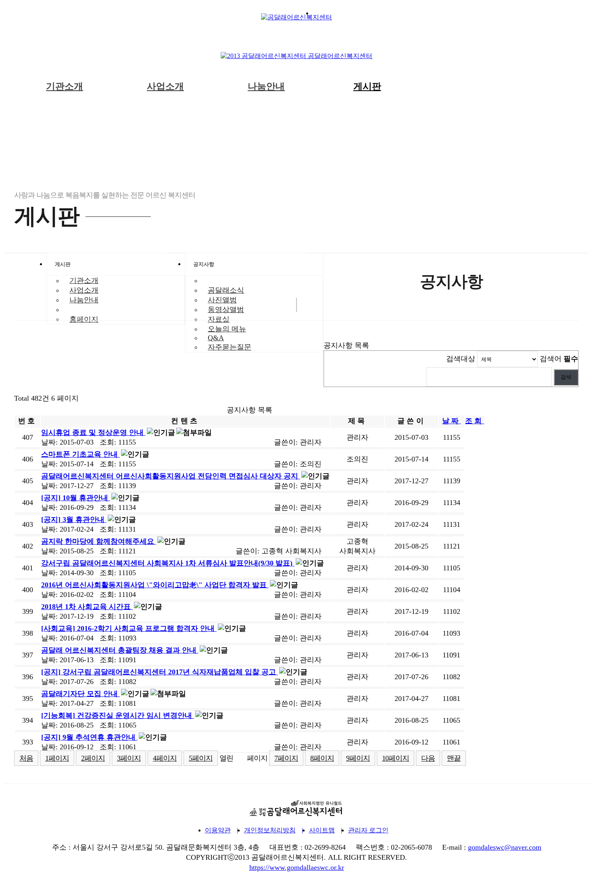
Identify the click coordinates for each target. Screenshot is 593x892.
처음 (26, 758)
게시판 (367, 86)
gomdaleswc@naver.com (504, 847)
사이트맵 (322, 830)
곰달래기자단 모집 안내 (80, 694)
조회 (474, 421)
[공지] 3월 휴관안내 (73, 520)
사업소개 (165, 86)
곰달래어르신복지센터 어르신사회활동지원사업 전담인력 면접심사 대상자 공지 (170, 476)
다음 (428, 758)
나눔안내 (266, 86)
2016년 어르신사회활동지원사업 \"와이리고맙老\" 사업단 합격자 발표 (155, 585)
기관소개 (64, 86)
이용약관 (218, 830)
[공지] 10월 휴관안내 (75, 498)
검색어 (559, 359)
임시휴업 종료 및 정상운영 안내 (93, 432)
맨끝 (454, 758)
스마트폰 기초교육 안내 (80, 454)
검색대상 (460, 359)
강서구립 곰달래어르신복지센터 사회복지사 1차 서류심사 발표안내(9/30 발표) (167, 563)
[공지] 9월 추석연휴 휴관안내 (89, 737)
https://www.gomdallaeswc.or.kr (296, 867)
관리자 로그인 (368, 830)
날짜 (451, 421)
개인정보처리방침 (270, 830)
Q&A (216, 338)
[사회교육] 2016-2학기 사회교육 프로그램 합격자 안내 (129, 628)
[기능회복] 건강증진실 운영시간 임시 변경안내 (117, 715)
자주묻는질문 (229, 347)
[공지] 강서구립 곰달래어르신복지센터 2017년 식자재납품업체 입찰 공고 (159, 672)
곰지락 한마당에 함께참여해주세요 (98, 541)
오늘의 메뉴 (227, 329)
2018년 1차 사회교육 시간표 (87, 607)
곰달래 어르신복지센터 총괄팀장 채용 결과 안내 (119, 650)
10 (395, 758)
